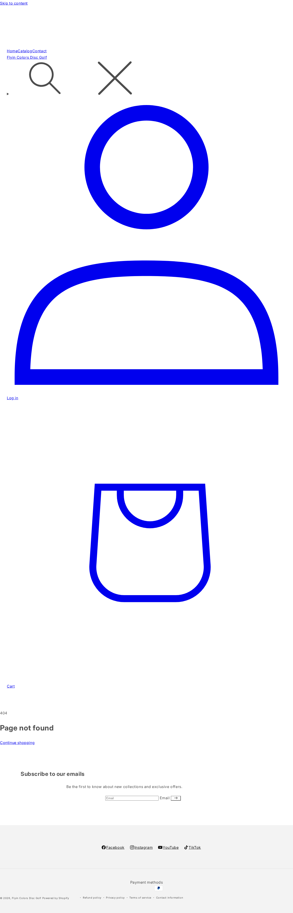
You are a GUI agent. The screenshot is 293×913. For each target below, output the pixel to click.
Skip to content (14, 3)
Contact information (169, 897)
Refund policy (92, 897)
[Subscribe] (176, 798)
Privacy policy (115, 897)
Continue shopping (17, 742)
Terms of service (140, 897)
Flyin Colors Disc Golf (26, 898)
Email (165, 798)
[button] (146, 79)
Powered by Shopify (55, 898)
